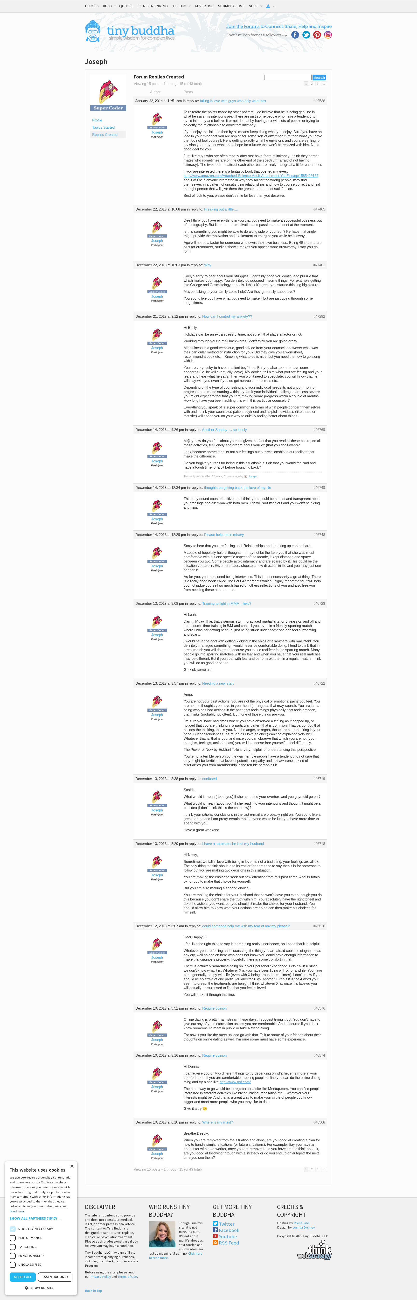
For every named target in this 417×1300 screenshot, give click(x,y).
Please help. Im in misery (224, 535)
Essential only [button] (55, 1277)
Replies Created (105, 135)
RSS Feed (229, 1243)
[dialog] (41, 1228)
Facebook (229, 1230)
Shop (253, 6)
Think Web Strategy (304, 1249)
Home (90, 6)
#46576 (319, 1008)
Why (207, 265)
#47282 (319, 316)
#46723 (319, 603)
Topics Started (103, 127)
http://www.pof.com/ (235, 1082)
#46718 (319, 844)
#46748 (319, 535)
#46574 (319, 1055)
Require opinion (214, 1008)
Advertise (204, 6)
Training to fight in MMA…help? (226, 603)
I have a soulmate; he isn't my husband (233, 844)
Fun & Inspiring (153, 6)
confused (209, 779)
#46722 (319, 683)
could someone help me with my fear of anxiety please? (246, 926)
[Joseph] (108, 114)
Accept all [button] (23, 1277)
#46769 (319, 430)
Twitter (227, 1224)
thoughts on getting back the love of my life (237, 488)
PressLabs (302, 1223)
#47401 (319, 265)
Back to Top (93, 1290)
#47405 (319, 209)
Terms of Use (127, 1276)
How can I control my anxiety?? (227, 316)
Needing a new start (218, 683)
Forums (180, 6)
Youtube (228, 1236)
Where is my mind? (217, 1122)
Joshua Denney (303, 1227)
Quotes (126, 6)
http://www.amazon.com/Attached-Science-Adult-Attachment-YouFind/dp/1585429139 (251, 176)
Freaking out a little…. (221, 209)
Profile (97, 120)
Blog (107, 6)
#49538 (319, 101)
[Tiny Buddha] (130, 41)
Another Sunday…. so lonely (224, 430)
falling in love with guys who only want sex (233, 101)
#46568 (319, 1122)
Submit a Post (231, 6)
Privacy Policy (100, 1276)
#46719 (319, 779)
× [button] (72, 1166)
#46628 (319, 926)
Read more (17, 1211)
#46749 (319, 488)
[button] (41, 1218)
